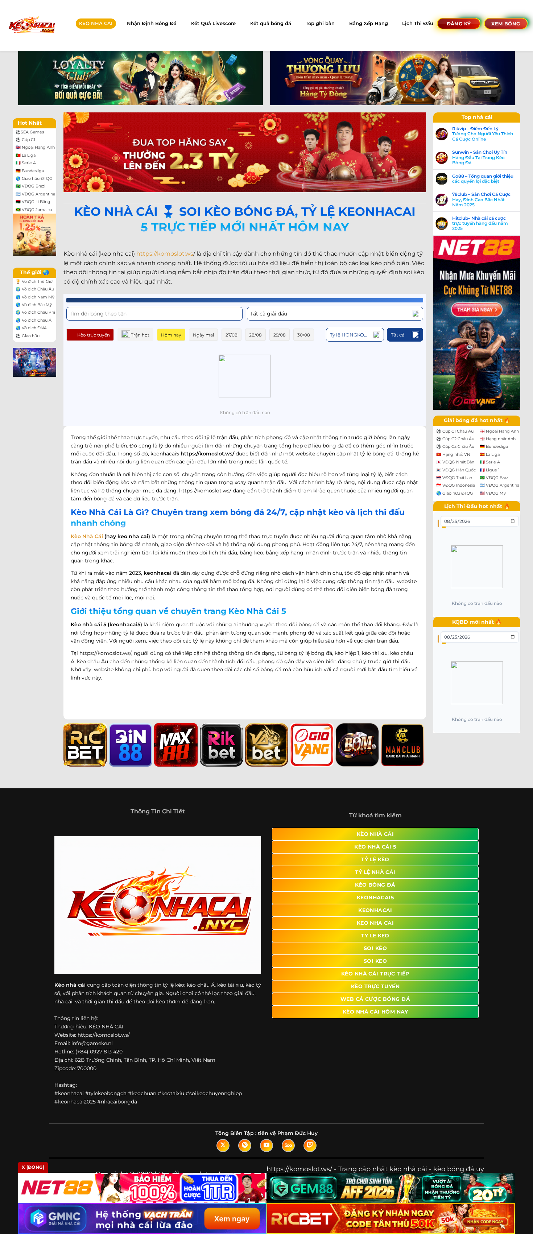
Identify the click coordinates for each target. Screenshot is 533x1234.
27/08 (231, 335)
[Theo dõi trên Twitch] (310, 1145)
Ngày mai (203, 335)
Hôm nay (171, 335)
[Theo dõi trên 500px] (288, 1145)
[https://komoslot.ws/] (31, 25)
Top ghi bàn (320, 23)
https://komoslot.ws (164, 253)
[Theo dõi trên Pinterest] (244, 1145)
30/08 (303, 335)
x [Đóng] (33, 1167)
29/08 (279, 335)
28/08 (255, 335)
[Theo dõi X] (223, 1145)
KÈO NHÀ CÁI (95, 23)
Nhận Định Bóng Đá (152, 23)
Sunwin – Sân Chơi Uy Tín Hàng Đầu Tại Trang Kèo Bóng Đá (479, 157)
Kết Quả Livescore (213, 23)
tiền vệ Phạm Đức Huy (288, 1133)
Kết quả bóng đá (270, 23)
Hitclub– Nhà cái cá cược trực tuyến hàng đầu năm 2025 (480, 223)
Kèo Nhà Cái (87, 536)
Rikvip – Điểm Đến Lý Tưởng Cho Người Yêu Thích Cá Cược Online (482, 134)
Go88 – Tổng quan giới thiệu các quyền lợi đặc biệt (482, 179)
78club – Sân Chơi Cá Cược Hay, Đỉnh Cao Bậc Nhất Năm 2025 (481, 199)
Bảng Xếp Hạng (368, 23)
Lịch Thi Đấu (417, 23)
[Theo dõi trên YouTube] (266, 1145)
